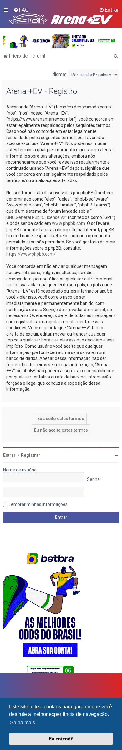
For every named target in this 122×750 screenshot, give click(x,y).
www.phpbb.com (68, 223)
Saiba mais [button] (22, 722)
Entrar (9, 455)
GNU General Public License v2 (35, 217)
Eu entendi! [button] (61, 738)
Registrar (30, 455)
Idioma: (59, 74)
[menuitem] (21, 9)
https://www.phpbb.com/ (31, 254)
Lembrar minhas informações (38, 504)
